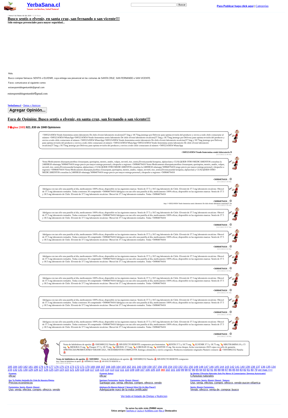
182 (25, 366)
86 (230, 369)
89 (219, 369)
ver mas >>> (140, 379)
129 (30, 369)
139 (247, 366)
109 (132, 369)
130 (25, 369)
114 (107, 369)
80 (252, 369)
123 (61, 369)
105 (152, 369)
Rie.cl (161, 410)
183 (20, 366)
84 (237, 369)
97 (189, 369)
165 (113, 366)
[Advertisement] (110, 48)
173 (72, 366)
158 (149, 366)
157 (154, 366)
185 (10, 366)
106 (147, 369)
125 (51, 369)
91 (211, 369)
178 (46, 366)
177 (51, 366)
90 (215, 369)
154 (170, 366)
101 (173, 369)
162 (128, 366)
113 (112, 369)
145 (216, 366)
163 (123, 366)
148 (201, 366)
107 (142, 369)
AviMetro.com (151, 410)
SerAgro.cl (131, 410)
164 (118, 366)
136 (263, 366)
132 (15, 369)
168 (98, 366)
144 (222, 366)
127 (41, 369)
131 (20, 369)
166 (108, 366)
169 (92, 366)
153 (175, 366)
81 (248, 369)
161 (134, 366)
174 (66, 366)
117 (92, 369)
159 (144, 366)
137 (258, 366)
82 (244, 369)
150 (190, 366)
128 (36, 369)
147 (206, 366)
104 (158, 369)
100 (178, 369)
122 (66, 369)
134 (273, 366)
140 (242, 366)
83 (241, 369)
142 (232, 366)
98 (186, 369)
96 (193, 369)
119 (82, 369)
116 (97, 369)
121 (72, 369)
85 (233, 369)
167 (103, 366)
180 (36, 366)
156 (160, 366)
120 (77, 369)
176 (56, 366)
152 (180, 366)
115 (102, 369)
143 (227, 366)
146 (211, 366)
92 (208, 369)
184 (15, 366)
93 (204, 369)
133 (10, 369)
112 (117, 369)
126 (46, 369)
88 (222, 369)
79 (255, 369)
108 (137, 369)
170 (87, 366)
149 (196, 366)
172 (77, 366)
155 (165, 366)
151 (185, 366)
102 (168, 369)
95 (197, 369)
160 (139, 366)
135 (268, 366)
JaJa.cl (140, 410)
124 (56, 369)
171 (82, 366)
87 (226, 369)
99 (182, 369)
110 (127, 369)
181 (30, 366)
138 (252, 366)
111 (122, 369)
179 (41, 366)
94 (200, 369)
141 (237, 366)
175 (61, 366)
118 (87, 369)
